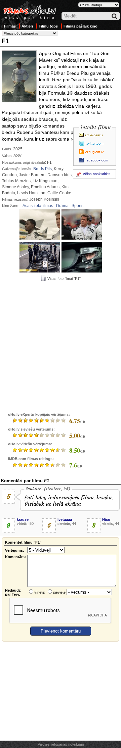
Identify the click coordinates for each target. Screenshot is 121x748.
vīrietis (39, 592)
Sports (77, 205)
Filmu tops (48, 26)
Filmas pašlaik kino (80, 26)
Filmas (10, 26)
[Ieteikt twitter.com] (95, 143)
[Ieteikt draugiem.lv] (95, 152)
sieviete (59, 592)
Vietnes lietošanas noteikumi (61, 744)
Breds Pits (42, 168)
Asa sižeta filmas (38, 205)
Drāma (62, 205)
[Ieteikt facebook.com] (95, 160)
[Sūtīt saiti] (95, 135)
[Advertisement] (60, 346)
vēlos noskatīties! (97, 174)
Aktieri (27, 26)
